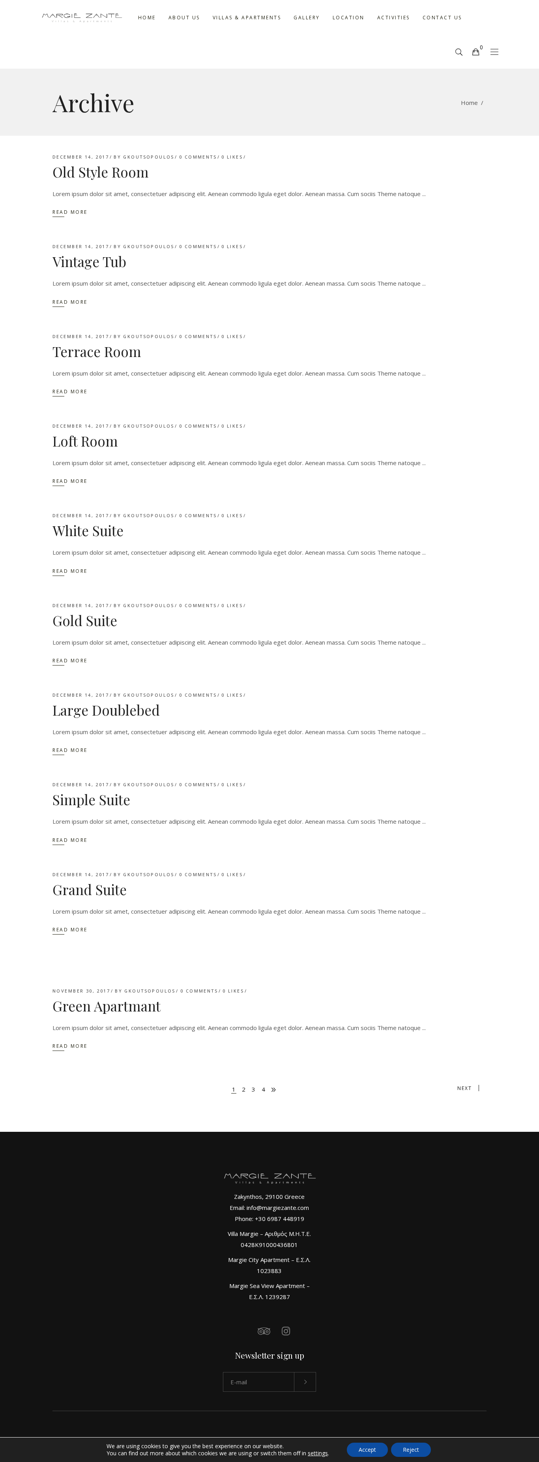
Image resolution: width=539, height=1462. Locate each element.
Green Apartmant (106, 1005)
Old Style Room (100, 172)
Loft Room (85, 441)
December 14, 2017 (80, 157)
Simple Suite (91, 799)
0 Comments (198, 157)
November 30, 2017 (81, 991)
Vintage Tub (89, 261)
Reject (411, 1449)
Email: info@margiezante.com (269, 1207)
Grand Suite (89, 889)
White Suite (88, 530)
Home (469, 103)
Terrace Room (96, 351)
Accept (367, 1449)
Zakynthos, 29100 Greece (269, 1196)
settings (318, 1453)
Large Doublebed (106, 710)
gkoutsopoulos (148, 157)
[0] (475, 51)
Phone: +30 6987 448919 (269, 1219)
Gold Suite (84, 620)
